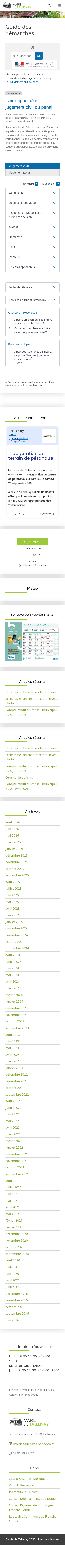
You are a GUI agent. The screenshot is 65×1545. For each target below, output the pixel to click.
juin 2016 (12, 1320)
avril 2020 (12, 1280)
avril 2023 (12, 1054)
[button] (32, 193)
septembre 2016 (17, 1313)
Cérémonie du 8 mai (19, 777)
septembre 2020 (17, 1254)
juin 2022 (12, 1114)
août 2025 (12, 882)
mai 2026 (12, 835)
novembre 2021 (16, 1161)
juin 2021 (12, 1194)
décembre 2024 (16, 928)
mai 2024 (12, 975)
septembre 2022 (17, 1094)
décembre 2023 (16, 1008)
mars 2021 (13, 1214)
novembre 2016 (16, 1300)
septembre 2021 (17, 1174)
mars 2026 (13, 842)
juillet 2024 (13, 961)
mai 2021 (12, 1200)
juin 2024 (12, 968)
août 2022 (12, 1101)
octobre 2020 (14, 1247)
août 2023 (12, 1034)
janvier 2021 (14, 1227)
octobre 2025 (14, 869)
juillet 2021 (13, 1187)
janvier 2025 (14, 922)
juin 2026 (12, 829)
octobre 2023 (14, 1021)
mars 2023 (13, 1061)
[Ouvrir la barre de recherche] (49, 5)
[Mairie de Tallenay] (16, 5)
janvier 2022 (14, 1147)
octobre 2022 (14, 1088)
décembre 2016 (16, 1293)
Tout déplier (49, 183)
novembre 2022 (16, 1081)
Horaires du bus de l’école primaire (30, 692)
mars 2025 (13, 915)
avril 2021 (12, 1207)
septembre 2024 (17, 948)
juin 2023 (12, 1041)
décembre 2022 (16, 1074)
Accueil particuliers (18, 74)
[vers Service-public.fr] (34, 64)
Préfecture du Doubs (24, 1492)
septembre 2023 (17, 1028)
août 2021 (12, 1180)
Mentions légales (48, 1539)
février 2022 (14, 1141)
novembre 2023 (16, 1015)
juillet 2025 (13, 888)
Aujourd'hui (33, 542)
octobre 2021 (14, 1167)
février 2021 (14, 1220)
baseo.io (37, 385)
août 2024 (12, 955)
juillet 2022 (13, 1108)
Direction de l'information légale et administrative (31, 382)
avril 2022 (12, 1127)
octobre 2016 (14, 1307)
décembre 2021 (16, 1154)
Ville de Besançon (21, 1485)
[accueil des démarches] (32, 47)
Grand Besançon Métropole (28, 1478)
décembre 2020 (16, 1234)
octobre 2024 (14, 941)
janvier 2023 (14, 1068)
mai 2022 (12, 1121)
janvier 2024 (14, 1001)
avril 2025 (12, 908)
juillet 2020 (13, 1267)
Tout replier (28, 183)
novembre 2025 (16, 862)
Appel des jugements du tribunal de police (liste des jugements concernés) (33, 355)
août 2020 (12, 1260)
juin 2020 (12, 1273)
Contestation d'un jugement (23, 78)
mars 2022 (13, 1134)
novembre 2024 (16, 935)
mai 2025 (12, 902)
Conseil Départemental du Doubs (33, 1498)
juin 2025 (12, 895)
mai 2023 (12, 1048)
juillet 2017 (13, 1287)
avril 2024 (12, 981)
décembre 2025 (16, 855)
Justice (36, 74)
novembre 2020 (16, 1240)
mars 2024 (13, 988)
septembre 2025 (17, 875)
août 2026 (12, 822)
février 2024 (14, 995)
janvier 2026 (14, 849)
